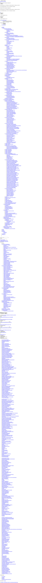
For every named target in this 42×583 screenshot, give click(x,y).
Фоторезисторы (4, 557)
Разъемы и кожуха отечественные (11, 62)
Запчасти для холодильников (9, 123)
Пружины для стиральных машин (11, 174)
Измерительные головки (7, 306)
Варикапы (6, 32)
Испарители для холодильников (11, 126)
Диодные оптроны (9, 50)
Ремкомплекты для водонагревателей (12, 102)
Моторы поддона (9, 157)
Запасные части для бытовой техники (9, 99)
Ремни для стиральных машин (11, 170)
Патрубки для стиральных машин (11, 162)
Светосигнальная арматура (10, 97)
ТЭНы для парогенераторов (7, 271)
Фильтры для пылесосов (5, 352)
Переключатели (9, 49)
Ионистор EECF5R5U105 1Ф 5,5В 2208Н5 (6, 319)
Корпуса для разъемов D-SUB (6, 505)
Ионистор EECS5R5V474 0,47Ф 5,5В (5, 324)
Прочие (8, 52)
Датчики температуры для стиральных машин (8, 385)
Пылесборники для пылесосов (11, 119)
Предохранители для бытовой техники (10, 202)
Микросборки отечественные (11, 65)
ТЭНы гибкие (7, 199)
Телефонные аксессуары (8, 78)
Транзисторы (7, 54)
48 (4, 315)
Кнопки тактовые (4, 460)
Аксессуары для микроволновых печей (12, 154)
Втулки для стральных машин (6, 496)
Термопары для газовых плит (11, 136)
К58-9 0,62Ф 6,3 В (2, 334)
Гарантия (3, 578)
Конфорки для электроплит (11, 140)
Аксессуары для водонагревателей (12, 105)
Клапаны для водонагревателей (6, 405)
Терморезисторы (4, 556)
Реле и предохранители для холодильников (13, 128)
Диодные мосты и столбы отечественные (8, 400)
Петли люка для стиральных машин (12, 186)
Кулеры (5, 282)
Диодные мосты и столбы (10, 41)
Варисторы (8, 58)
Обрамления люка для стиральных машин (13, 185)
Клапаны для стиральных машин (11, 176)
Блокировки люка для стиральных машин (8, 465)
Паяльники (6, 205)
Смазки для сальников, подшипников (12, 172)
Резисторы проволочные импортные (7, 551)
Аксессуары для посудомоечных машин (12, 147)
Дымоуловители (6, 288)
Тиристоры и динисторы (10, 90)
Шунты (6, 225)
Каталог (3, 27)
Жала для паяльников (8, 206)
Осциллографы (7, 222)
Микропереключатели (10, 156)
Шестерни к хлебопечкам (10, 194)
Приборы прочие (6, 307)
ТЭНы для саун (6, 272)
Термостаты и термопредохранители (12, 60)
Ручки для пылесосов (10, 121)
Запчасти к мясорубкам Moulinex (6, 472)
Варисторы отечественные (5, 387)
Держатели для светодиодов (6, 559)
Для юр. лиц (3, 234)
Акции (3, 229)
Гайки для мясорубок (10, 110)
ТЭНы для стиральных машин (11, 183)
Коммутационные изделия (9, 45)
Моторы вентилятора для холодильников (7, 388)
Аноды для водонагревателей (6, 348)
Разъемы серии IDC (4, 509)
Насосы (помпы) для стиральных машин (7, 422)
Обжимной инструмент (8, 214)
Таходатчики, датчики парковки (6, 415)
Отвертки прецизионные (7, 299)
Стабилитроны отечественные (6, 443)
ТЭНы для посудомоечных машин (11, 146)
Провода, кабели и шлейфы (7, 226)
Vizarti (5, 580)
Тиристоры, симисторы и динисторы (7, 562)
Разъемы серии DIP (4, 545)
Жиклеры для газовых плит (11, 138)
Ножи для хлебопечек (10, 190)
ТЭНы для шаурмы (8, 152)
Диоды (8, 40)
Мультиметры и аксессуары (9, 220)
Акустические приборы (8, 29)
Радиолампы (8, 76)
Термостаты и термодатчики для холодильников (13, 130)
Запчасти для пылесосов (8, 117)
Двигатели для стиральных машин (7, 356)
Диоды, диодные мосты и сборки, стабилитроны (12, 39)
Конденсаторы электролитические (12, 71)
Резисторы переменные (10, 81)
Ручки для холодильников (10, 129)
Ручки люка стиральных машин (11, 169)
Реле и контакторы (9, 47)
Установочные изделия (8, 92)
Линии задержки (7, 75)
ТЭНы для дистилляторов (9, 201)
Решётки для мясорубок (10, 115)
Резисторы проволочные (10, 80)
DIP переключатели (4, 523)
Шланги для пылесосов (10, 120)
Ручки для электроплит (10, 134)
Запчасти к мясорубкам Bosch (11, 112)
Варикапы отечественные (10, 33)
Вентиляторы (7, 37)
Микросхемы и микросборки (6, 524)
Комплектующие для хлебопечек (6, 462)
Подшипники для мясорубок (11, 111)
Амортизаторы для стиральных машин (12, 161)
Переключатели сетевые (5, 463)
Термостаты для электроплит (11, 135)
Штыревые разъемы (5, 510)
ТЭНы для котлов (7, 143)
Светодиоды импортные (10, 86)
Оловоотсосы (7, 209)
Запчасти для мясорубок (8, 109)
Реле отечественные (5, 476)
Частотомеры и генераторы (9, 223)
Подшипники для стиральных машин (12, 179)
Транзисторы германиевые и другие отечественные (9, 477)
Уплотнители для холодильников (11, 131)
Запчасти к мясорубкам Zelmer (11, 113)
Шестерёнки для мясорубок (6, 483)
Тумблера (8, 48)
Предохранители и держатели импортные (13, 59)
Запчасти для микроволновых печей (10, 153)
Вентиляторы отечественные (6, 424)
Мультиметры (9, 221)
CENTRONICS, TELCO (5, 502)
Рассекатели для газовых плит (11, 142)
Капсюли (8, 30)
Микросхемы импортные (10, 66)
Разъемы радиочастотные (5, 511)
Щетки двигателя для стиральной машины (13, 177)
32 (3, 315)
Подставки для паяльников (9, 208)
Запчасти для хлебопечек (8, 188)
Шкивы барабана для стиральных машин (12, 182)
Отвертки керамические (8, 215)
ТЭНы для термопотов (7, 274)
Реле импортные (4, 473)
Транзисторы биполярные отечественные (8, 474)
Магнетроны (4, 442)
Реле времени (4, 470)
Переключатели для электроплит (6, 402)
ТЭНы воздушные (7, 198)
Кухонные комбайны (8, 200)
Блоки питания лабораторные (8, 302)
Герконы (8, 46)
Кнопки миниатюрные (5, 456)
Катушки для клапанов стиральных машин (8, 366)
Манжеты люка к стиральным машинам (7, 367)
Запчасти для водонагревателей (9, 101)
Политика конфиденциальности (6, 579)
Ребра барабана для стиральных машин (12, 175)
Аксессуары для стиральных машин (12, 160)
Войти (1, 1)
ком (2, 554)
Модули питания (7, 34)
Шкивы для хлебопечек (10, 195)
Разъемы (6, 61)
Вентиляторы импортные (10, 38)
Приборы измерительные (7, 218)
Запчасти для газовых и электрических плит (11, 133)
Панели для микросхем (10, 67)
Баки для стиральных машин (11, 163)
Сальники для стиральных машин (11, 166)
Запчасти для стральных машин (9, 159)
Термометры (7, 219)
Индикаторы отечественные (11, 96)
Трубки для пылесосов (10, 122)
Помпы (6, 196)
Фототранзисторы (9, 56)
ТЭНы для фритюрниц (8, 150)
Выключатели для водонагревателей (12, 106)
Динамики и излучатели (5, 341)
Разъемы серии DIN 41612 (5, 508)
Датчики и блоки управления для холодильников (14, 125)
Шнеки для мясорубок (10, 116)
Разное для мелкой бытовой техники (10, 203)
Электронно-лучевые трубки (6, 571)
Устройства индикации (8, 95)
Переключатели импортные (6, 455)
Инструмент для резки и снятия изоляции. (11, 213)
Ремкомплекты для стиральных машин (12, 180)
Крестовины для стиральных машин (12, 178)
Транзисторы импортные (10, 55)
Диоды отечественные (5, 434)
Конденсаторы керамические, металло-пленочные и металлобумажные (12, 529)
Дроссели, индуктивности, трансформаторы (11, 35)
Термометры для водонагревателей (12, 108)
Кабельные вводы (4, 565)
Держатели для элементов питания (10, 228)
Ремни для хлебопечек (10, 192)
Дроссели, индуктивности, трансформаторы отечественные (15, 36)
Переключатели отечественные (6, 453)
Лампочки (8, 155)
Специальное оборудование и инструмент (9, 216)
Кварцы (5, 249)
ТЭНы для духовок (9, 137)
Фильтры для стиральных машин (6, 430)
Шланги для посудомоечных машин (12, 148)
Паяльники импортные (7, 291)
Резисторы (3, 549)
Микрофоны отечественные (6, 378)
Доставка (3, 230)
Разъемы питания (4, 506)
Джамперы (3, 503)
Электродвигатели (6, 217)
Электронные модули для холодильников (12, 132)
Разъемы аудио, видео (5, 499)
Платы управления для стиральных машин (13, 173)
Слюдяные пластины (10, 158)
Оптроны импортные (10, 51)
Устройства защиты (8, 57)
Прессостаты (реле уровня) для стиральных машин (14, 165)
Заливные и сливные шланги (11, 171)
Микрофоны (8, 31)
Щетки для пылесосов (5, 372)
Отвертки (6, 211)
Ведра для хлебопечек (10, 189)
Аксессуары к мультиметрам (6, 537)
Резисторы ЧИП (9, 83)
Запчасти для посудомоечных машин (10, 145)
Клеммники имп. (9, 73)
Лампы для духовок (9, 141)
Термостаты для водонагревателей (12, 103)
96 (5, 315)
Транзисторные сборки (5, 471)
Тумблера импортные (5, 464)
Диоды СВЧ (8, 42)
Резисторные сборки (10, 79)
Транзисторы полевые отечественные (7, 482)
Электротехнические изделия (6, 309)
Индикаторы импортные (5, 568)
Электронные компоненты (7, 28)
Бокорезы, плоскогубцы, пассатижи (9, 296)
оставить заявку (3, 331)
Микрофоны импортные (5, 370)
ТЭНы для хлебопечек (10, 193)
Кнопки (3, 451)
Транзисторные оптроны (10, 53)
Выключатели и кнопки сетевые (6, 497)
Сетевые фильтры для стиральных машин (8, 369)
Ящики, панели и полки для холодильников (13, 127)
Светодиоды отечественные (11, 87)
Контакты (3, 233)
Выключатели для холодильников (6, 362)
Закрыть (2, 3)
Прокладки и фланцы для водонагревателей (8, 359)
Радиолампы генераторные (10, 77)
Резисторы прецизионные (10, 82)
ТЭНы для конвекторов (7, 285)
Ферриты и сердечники (8, 98)
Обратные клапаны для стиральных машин (13, 168)
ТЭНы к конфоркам (9, 139)
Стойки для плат (9, 94)
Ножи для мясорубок (10, 114)
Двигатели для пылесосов (10, 118)
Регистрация (4, 1)
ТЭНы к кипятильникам (7, 277)
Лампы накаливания (8, 74)
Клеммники (5, 255)
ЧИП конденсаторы (9, 72)
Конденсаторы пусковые (10, 70)
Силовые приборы (7, 88)
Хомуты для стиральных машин (11, 181)
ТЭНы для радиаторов (8, 149)
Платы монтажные (9, 93)
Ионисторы (8, 69)
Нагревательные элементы (5, 534)
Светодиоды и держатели (8, 85)
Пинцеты (6, 212)
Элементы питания (4, 310)
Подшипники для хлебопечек (11, 191)
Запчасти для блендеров (8, 100)
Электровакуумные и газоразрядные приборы (11, 89)
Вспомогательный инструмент (9, 210)
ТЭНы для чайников (8, 151)
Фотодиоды (3, 445)
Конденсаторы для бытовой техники (10, 197)
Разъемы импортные (10, 63)
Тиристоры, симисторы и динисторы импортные (14, 91)
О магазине (3, 231)
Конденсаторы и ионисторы (9, 68)
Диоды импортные (4, 432)
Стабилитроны (9, 43)
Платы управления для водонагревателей (12, 107)
